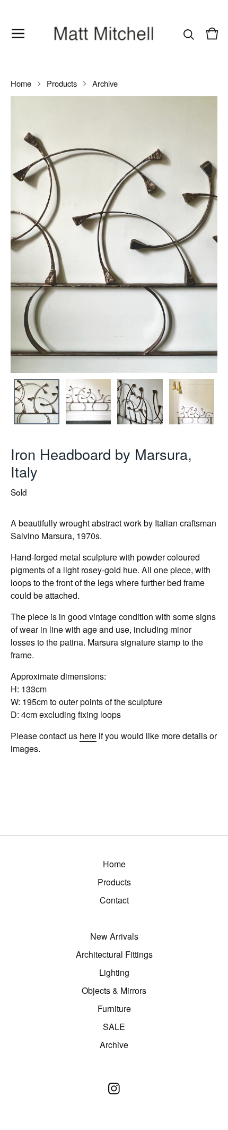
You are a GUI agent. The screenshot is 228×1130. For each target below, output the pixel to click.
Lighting (114, 972)
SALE (114, 1026)
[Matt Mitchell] (104, 33)
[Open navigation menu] (18, 33)
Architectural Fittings (114, 954)
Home (21, 83)
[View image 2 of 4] (88, 402)
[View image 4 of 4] (192, 402)
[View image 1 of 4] (36, 402)
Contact (114, 900)
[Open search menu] (188, 33)
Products (62, 83)
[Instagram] (114, 1088)
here (88, 736)
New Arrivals (114, 936)
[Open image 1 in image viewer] (114, 234)
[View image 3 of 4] (140, 402)
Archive (105, 83)
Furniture (114, 1008)
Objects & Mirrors (114, 990)
